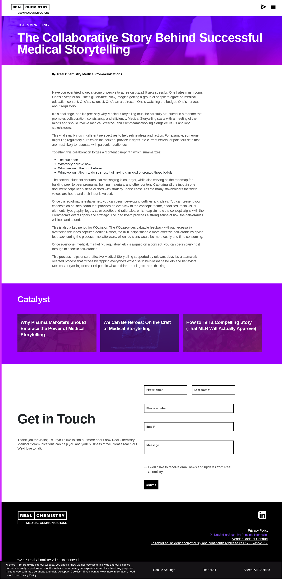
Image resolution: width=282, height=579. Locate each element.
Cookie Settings (164, 570)
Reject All (209, 570)
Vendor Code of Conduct (250, 539)
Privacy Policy (258, 530)
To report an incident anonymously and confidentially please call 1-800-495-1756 (209, 543)
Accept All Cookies (257, 570)
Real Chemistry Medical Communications (89, 74)
